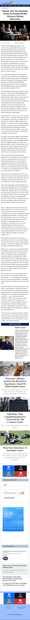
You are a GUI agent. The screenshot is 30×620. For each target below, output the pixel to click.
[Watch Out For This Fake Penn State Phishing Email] (15, 563)
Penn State (5, 8)
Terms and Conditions (8, 607)
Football (24, 5)
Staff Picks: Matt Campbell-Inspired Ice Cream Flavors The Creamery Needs (15, 418)
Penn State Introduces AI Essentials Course (15, 449)
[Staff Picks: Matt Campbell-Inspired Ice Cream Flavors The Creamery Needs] (15, 411)
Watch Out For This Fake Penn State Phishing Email (15, 566)
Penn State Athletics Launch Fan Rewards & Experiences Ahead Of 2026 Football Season (15, 382)
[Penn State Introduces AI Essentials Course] (15, 445)
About (18, 5)
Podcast (10, 5)
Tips (15, 5)
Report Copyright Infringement (21, 607)
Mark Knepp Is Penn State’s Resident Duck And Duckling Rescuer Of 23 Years (12, 578)
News (5, 5)
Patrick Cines (6, 42)
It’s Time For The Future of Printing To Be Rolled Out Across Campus (15, 584)
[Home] (7, 3)
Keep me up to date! (9, 497)
